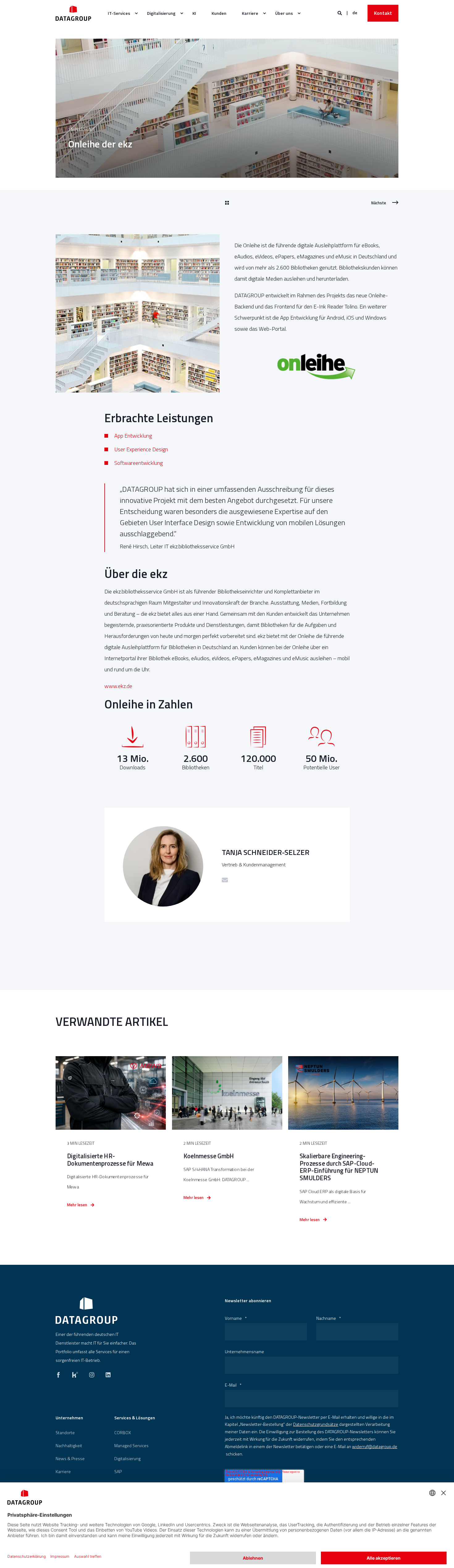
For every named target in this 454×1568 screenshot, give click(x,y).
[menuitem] (119, 13)
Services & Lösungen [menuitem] (134, 1418)
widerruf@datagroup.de (374, 1446)
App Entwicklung (133, 435)
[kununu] (75, 1373)
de (354, 12)
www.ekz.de (118, 686)
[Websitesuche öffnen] (340, 12)
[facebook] (60, 1373)
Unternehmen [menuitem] (69, 1418)
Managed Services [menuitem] (131, 1446)
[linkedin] (106, 1373)
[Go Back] (227, 203)
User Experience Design (141, 449)
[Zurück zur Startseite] (73, 13)
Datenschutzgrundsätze (315, 1424)
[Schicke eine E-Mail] (225, 880)
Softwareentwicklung (138, 463)
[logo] (86, 1310)
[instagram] (91, 1373)
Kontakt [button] (383, 13)
